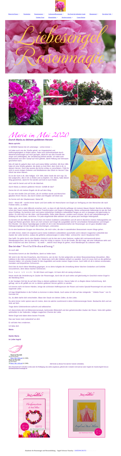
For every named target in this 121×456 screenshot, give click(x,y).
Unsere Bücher (81, 17)
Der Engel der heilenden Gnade (76, 14)
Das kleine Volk (106, 14)
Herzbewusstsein (66, 17)
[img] (60, 6)
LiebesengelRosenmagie (55, 14)
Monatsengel (93, 14)
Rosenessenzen (38, 14)
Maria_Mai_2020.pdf (16, 358)
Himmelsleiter (52, 17)
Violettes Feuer (40, 17)
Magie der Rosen (13, 14)
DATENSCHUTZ (80, 450)
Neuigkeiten (26, 14)
